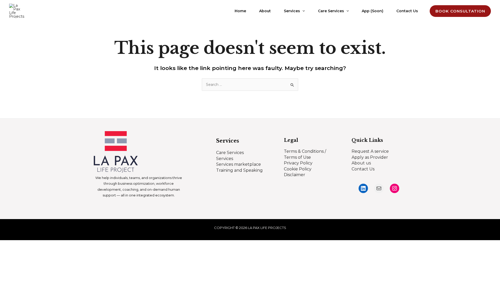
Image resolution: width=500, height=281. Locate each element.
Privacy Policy (298, 163)
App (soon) (372, 11)
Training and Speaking (239, 170)
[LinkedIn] (363, 188)
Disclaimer (294, 174)
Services (292, 11)
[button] (302, 11)
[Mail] (379, 188)
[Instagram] (394, 188)
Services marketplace (238, 164)
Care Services (331, 11)
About (265, 11)
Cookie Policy (297, 169)
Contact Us (407, 11)
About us (361, 163)
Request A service (370, 151)
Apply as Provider (370, 157)
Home (240, 11)
